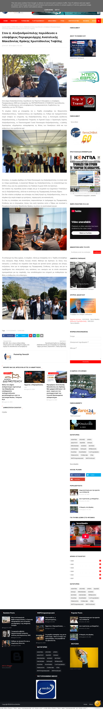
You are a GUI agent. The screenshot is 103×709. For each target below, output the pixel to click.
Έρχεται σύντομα (75, 319)
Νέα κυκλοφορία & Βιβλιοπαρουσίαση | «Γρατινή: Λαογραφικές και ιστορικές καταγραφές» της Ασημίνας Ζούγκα (22, 621)
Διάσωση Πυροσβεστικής (78, 321)
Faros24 (5, 45)
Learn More (48, 10)
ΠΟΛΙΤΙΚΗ (73, 452)
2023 (86, 571)
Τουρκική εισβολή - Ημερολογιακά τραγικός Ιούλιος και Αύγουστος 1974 (20, 633)
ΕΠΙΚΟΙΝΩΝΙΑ (75, 446)
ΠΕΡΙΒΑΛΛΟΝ (92, 449)
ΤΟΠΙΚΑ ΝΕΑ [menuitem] (25, 21)
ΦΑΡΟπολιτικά (90, 458)
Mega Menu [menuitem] (52, 21)
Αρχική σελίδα (6, 27)
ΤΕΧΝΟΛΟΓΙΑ (74, 455)
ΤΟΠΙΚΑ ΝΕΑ (14, 27)
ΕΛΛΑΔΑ (90, 443)
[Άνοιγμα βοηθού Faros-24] (98, 704)
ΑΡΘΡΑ (89, 439)
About (91, 704)
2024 (86, 568)
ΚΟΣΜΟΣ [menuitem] (86, 21)
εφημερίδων (87, 195)
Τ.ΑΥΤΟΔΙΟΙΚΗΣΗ (11, 330)
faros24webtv (74, 464)
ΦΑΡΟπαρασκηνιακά (77, 458)
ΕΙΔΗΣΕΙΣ (82, 443)
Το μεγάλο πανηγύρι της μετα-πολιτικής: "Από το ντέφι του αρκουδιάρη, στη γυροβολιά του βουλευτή (55, 637)
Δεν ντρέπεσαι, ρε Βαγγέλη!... (89, 499)
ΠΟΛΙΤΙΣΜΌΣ (82, 452)
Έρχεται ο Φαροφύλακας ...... (33, 386)
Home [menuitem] (6, 21)
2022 (86, 575)
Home (85, 704)
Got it (57, 10)
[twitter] (93, 475)
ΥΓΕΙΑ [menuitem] (62, 21)
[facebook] (77, 475)
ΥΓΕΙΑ (91, 455)
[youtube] (77, 479)
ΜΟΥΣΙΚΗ (91, 446)
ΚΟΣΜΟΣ (83, 446)
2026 (86, 561)
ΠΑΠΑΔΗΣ (83, 449)
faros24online (16, 704)
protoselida (93, 195)
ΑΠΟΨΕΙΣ (82, 439)
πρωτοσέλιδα (79, 195)
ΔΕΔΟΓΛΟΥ (74, 443)
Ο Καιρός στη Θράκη (86, 507)
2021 (86, 578)
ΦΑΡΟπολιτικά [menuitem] (73, 21)
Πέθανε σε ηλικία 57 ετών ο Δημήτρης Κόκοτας (20, 642)
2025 (86, 564)
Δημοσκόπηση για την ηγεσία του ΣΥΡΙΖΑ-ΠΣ (89, 491)
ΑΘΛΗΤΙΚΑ (74, 439)
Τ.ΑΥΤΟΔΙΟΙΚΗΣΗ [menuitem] (38, 21)
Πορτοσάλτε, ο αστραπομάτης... (51, 618)
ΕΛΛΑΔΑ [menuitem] (94, 21)
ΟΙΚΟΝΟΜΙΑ (74, 449)
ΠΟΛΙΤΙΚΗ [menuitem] (14, 21)
